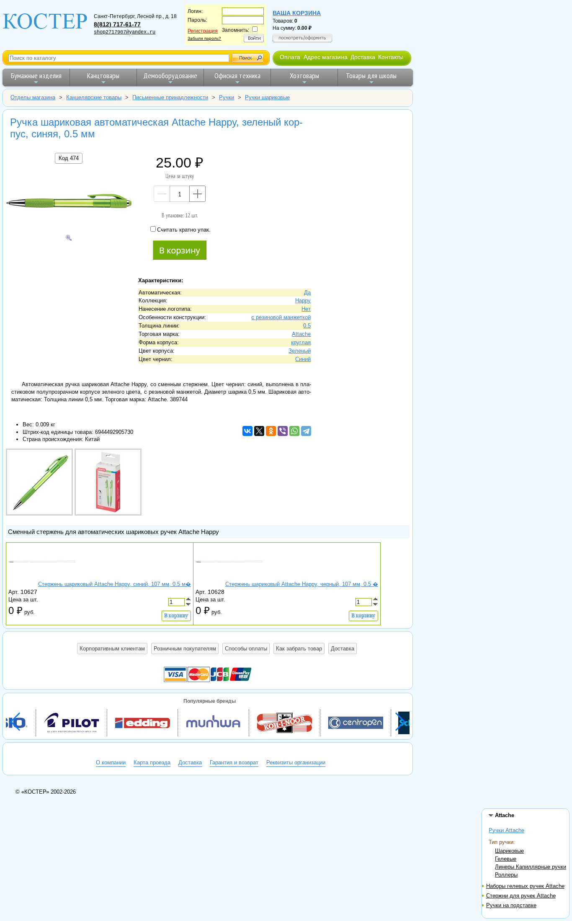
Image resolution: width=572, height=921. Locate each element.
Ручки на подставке (511, 905)
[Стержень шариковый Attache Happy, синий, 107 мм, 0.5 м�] (41, 576)
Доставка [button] (342, 648)
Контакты (390, 57)
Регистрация (203, 31)
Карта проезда (152, 762)
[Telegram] (306, 431)
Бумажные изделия (36, 75)
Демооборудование (170, 75)
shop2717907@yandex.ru (124, 32)
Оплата (290, 57)
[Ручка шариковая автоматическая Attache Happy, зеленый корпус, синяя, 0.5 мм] (68, 202)
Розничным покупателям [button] (185, 648)
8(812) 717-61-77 (117, 24)
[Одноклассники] (271, 431)
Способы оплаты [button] (246, 648)
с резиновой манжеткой (281, 317)
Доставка (362, 57)
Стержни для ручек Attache (521, 896)
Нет (306, 309)
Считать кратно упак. (184, 230)
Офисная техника (237, 75)
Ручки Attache (506, 830)
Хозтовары (304, 75)
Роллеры (506, 875)
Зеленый (300, 351)
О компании (111, 762)
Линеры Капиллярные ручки (530, 867)
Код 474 (69, 158)
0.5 (307, 325)
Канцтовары (103, 75)
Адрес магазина (326, 57)
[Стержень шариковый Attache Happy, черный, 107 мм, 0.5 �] (229, 576)
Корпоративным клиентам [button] (112, 648)
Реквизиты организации (295, 762)
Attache (301, 334)
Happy (303, 300)
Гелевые (505, 859)
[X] (259, 431)
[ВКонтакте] (247, 431)
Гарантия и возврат (234, 762)
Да (307, 292)
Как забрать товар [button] (299, 648)
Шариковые (509, 851)
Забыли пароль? (204, 38)
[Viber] (283, 431)
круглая (301, 342)
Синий (303, 359)
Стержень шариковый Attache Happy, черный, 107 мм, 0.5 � (301, 584)
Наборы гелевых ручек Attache (525, 886)
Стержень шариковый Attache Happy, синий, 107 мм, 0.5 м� (114, 584)
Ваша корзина (297, 13)
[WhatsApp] (294, 431)
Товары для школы (371, 75)
